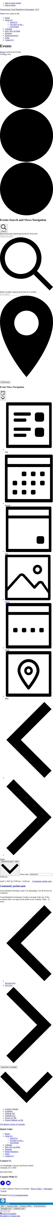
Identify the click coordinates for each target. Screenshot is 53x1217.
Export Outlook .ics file (14, 1120)
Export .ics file (10, 1118)
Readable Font (6, 1209)
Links (7, 1154)
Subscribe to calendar (9, 1067)
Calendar (8, 1145)
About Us (9, 1136)
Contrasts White (25, 1206)
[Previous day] (29, 778)
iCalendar (8, 1111)
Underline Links (19, 1209)
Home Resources (11, 1151)
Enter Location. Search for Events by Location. (18, 292)
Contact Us (9, 1156)
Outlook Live (10, 1116)
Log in (3, 1191)
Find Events (5, 382)
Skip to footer (10, 5)
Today (2, 859)
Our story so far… (17, 1140)
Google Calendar (11, 1109)
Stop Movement (39, 1206)
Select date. (25, 874)
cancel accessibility (9, 1214)
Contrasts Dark (12, 1206)
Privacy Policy (36, 1189)
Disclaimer (48, 1189)
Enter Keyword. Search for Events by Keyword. (19, 234)
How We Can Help (12, 1147)
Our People (14, 1143)
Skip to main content (13, 3)
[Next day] (29, 855)
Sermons (8, 1149)
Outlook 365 (10, 1113)
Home (7, 1134)
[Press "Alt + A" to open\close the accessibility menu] (3, 1200)
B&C (2, 1206)
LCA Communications (19, 1195)
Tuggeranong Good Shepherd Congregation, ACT (19, 9)
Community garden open (13, 886)
